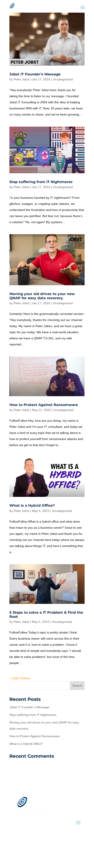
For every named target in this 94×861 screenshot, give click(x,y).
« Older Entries (19, 678)
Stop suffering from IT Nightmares (41, 182)
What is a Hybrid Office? (32, 505)
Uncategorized (63, 79)
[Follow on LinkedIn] (40, 844)
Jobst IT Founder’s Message (35, 74)
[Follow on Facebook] (14, 844)
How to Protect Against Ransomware (43, 405)
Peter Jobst (21, 79)
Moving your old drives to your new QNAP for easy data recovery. (42, 296)
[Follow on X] (23, 844)
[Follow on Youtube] (31, 844)
